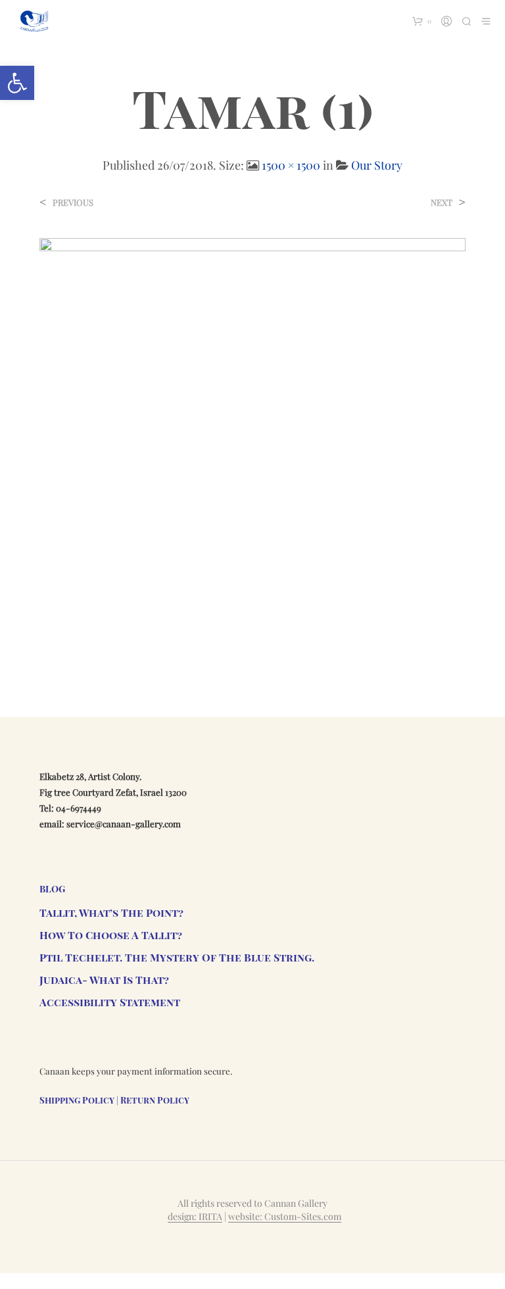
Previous (73, 202)
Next (441, 202)
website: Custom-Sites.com (284, 1216)
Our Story (376, 165)
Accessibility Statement (109, 1002)
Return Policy (154, 1100)
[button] (17, 83)
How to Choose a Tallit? (110, 935)
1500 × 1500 (291, 165)
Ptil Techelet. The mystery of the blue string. (176, 957)
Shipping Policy (76, 1100)
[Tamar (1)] (252, 450)
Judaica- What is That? (104, 979)
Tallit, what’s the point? (111, 912)
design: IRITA (195, 1216)
